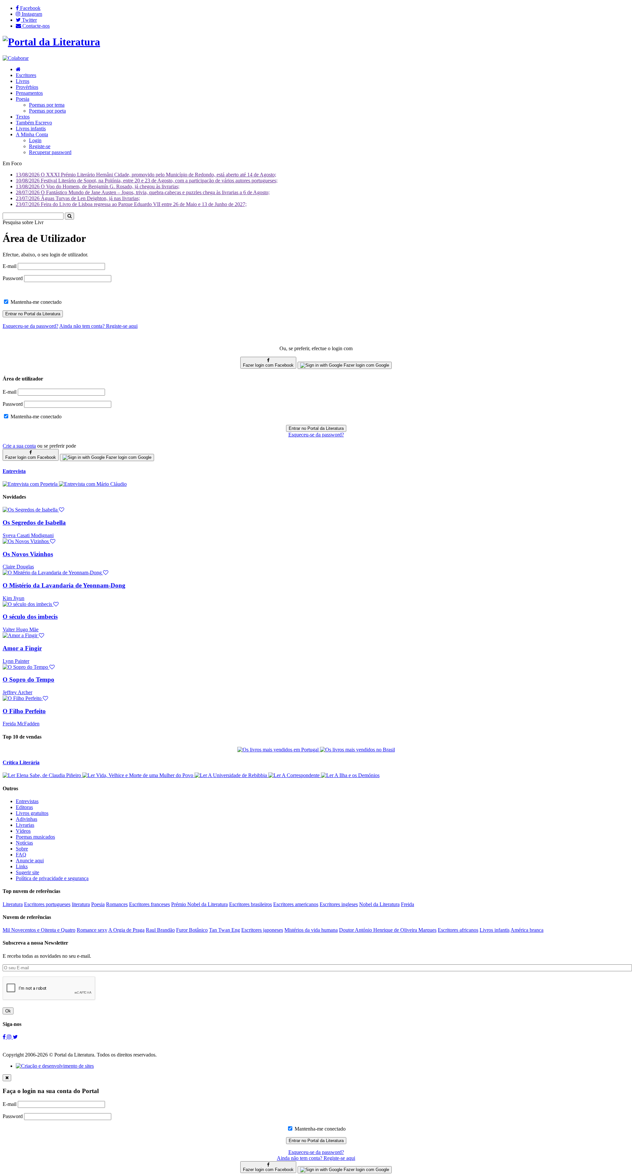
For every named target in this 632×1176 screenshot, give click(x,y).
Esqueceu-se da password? (316, 434)
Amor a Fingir (22, 648)
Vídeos (23, 831)
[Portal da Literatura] (51, 42)
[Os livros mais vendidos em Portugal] (278, 749)
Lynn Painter (16, 661)
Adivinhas (26, 819)
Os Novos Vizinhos (28, 554)
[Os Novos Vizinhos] (29, 541)
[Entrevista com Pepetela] (31, 484)
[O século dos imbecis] (31, 604)
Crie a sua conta (19, 446)
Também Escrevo (34, 122)
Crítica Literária (21, 762)
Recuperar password (50, 152)
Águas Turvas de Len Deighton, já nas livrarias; (78, 198)
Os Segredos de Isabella (34, 522)
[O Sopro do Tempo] (29, 667)
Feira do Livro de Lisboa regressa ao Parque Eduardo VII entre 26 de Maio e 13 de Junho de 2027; (131, 204)
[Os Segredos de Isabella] (33, 509)
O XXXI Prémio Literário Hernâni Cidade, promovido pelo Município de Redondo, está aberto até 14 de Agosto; (146, 174)
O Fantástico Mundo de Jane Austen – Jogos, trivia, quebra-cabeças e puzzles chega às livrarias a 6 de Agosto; (143, 192)
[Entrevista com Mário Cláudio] (93, 484)
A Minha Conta (32, 134)
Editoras (24, 807)
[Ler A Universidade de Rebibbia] (231, 775)
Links (22, 866)
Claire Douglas (18, 566)
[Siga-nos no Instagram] (10, 1037)
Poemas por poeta (47, 111)
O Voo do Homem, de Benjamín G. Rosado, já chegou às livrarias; (97, 186)
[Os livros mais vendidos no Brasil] (357, 749)
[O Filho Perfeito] (25, 698)
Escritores (26, 75)
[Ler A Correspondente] (294, 775)
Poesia (22, 99)
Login (35, 140)
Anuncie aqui (30, 860)
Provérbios (27, 87)
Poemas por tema (47, 105)
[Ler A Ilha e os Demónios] (350, 775)
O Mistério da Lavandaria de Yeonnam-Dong (64, 585)
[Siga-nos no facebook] (5, 1037)
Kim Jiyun (13, 598)
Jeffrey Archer (17, 692)
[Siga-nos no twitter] (15, 1037)
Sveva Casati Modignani (28, 535)
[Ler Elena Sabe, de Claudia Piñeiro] (42, 775)
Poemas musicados (35, 837)
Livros (22, 81)
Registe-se (39, 146)
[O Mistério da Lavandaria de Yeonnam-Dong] (55, 572)
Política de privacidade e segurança (52, 878)
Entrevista (14, 471)
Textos (23, 116)
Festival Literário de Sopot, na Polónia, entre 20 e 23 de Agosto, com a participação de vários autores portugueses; (146, 180)
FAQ (21, 854)
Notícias (24, 843)
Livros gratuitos (32, 813)
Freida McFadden (21, 723)
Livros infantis (31, 128)
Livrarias (25, 825)
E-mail (9, 266)
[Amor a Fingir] (23, 635)
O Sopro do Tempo (28, 679)
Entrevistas (27, 801)
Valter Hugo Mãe (21, 629)
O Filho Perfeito (24, 711)
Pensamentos (29, 93)
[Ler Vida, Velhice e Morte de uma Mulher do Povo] (138, 775)
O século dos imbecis (30, 616)
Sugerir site (27, 872)
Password (13, 278)
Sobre (22, 848)
